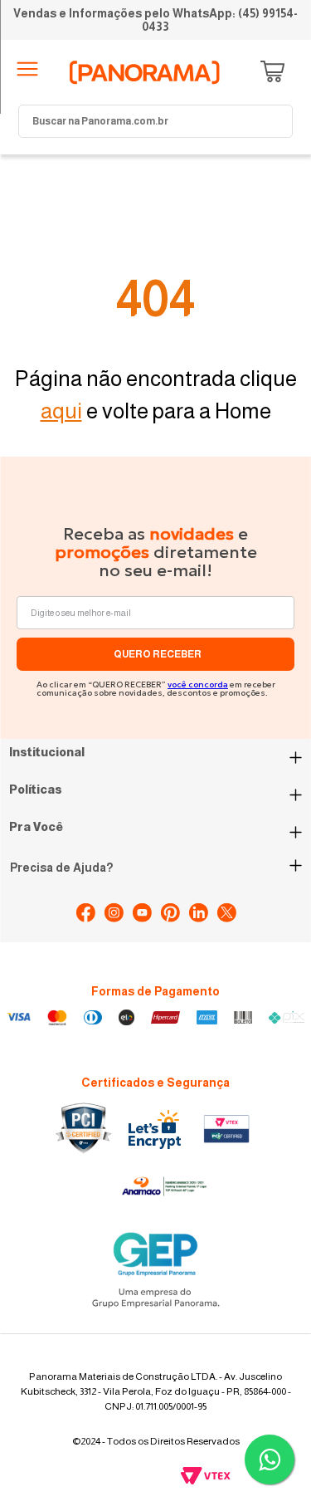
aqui (61, 410)
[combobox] (155, 121)
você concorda (198, 684)
